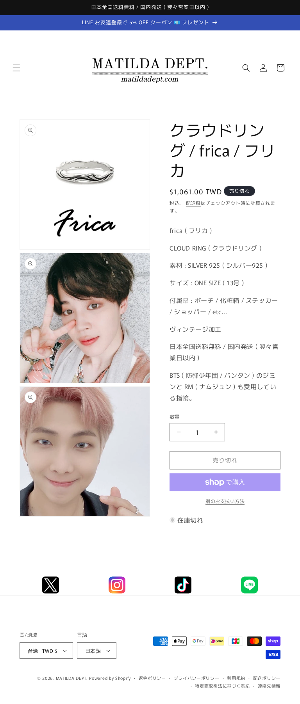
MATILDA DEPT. (72, 678)
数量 (175, 416)
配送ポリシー (266, 678)
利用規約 (236, 678)
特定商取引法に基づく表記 (222, 686)
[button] (16, 67)
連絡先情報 (269, 686)
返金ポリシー (152, 678)
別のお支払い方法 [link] (225, 501)
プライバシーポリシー (197, 678)
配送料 (193, 202)
